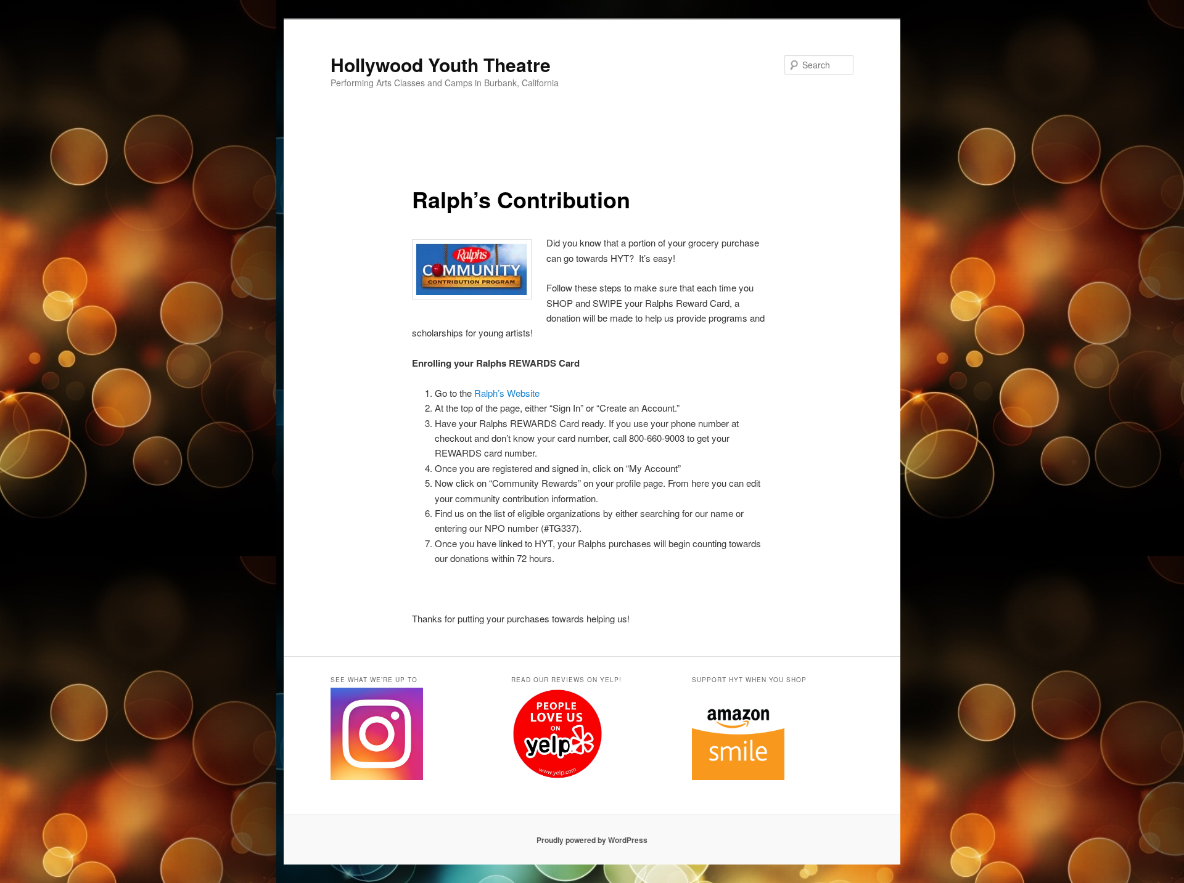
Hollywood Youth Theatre (441, 64)
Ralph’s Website (507, 392)
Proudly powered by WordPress (592, 839)
